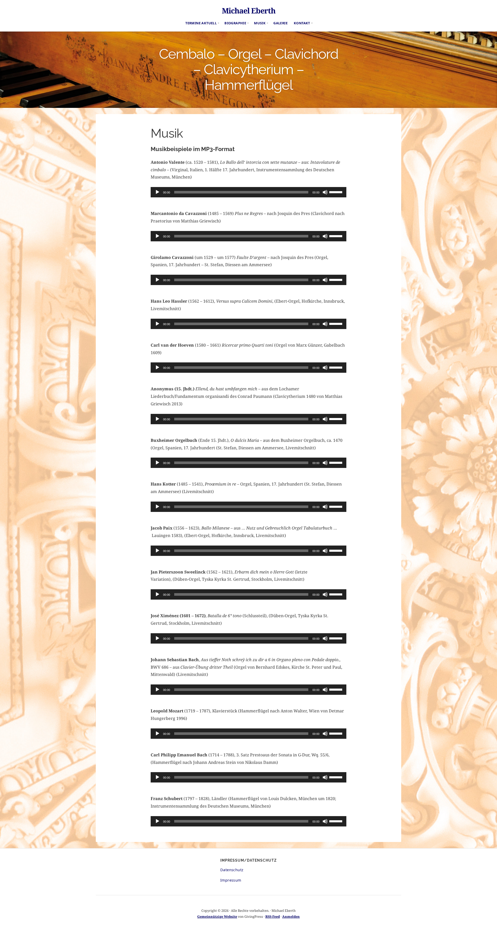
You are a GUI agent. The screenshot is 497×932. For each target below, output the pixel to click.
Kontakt (302, 23)
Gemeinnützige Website (217, 916)
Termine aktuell (201, 23)
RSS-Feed (272, 916)
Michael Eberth (248, 10)
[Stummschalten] (325, 192)
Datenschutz (231, 869)
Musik (260, 23)
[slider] (336, 191)
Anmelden (291, 916)
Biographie (235, 23)
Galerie (280, 23)
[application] (248, 192)
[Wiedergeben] (157, 192)
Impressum (230, 880)
